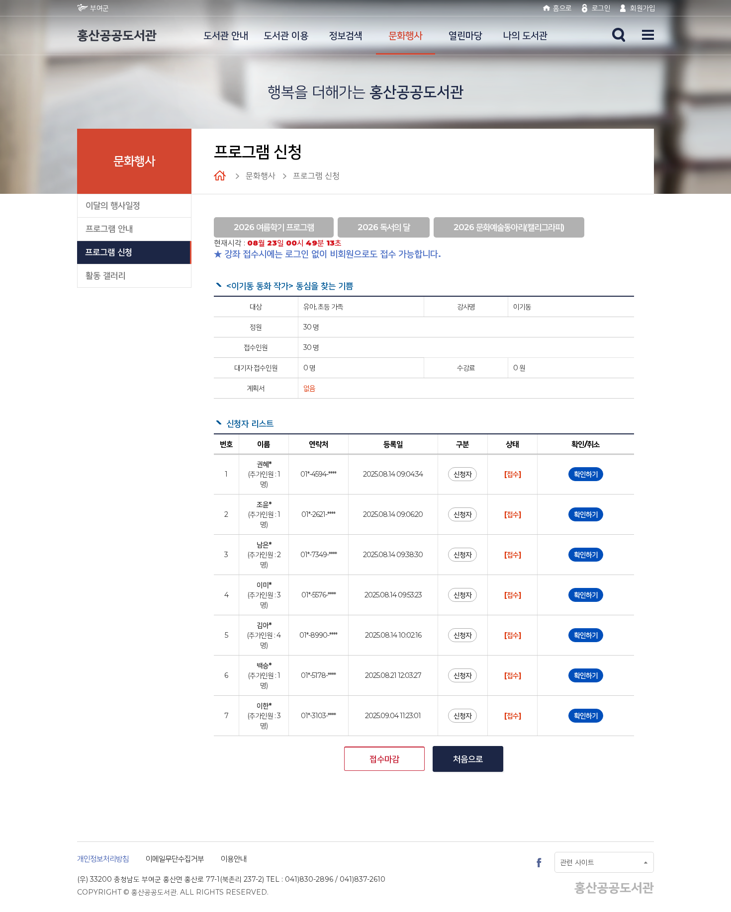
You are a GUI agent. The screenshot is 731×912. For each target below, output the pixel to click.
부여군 (99, 7)
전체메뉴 (643, 35)
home (225, 175)
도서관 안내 (225, 35)
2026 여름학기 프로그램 (274, 227)
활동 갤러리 (105, 275)
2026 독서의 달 (384, 227)
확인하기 (586, 474)
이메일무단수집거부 (175, 858)
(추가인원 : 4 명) (263, 635)
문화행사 (405, 35)
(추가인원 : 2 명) (263, 554)
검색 (618, 35)
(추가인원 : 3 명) (263, 594)
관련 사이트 (577, 862)
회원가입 (642, 7)
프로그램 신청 (108, 252)
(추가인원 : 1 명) (264, 474)
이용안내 (234, 858)
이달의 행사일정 (113, 205)
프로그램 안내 (109, 229)
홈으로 (562, 7)
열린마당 (465, 35)
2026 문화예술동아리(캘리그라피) (509, 227)
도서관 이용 (286, 35)
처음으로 (468, 759)
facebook (539, 862)
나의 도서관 (525, 35)
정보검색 (346, 35)
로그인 (601, 7)
